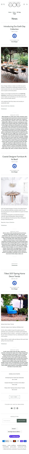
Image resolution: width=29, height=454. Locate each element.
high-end (7, 133)
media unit (16, 137)
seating (20, 141)
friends (2, 129)
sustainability (18, 145)
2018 (3, 116)
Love (2, 137)
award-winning (4, 118)
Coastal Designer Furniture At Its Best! (14, 383)
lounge (21, 136)
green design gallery (22, 130)
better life (11, 119)
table (3, 147)
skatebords (18, 142)
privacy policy (13, 446)
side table (25, 141)
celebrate (13, 120)
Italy (20, 134)
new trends (4, 140)
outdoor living (14, 140)
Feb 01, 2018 (14, 161)
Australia (22, 116)
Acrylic (4, 351)
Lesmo (8, 136)
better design (5, 119)
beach (9, 118)
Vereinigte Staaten (14, 431)
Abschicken (21, 420)
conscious (15, 122)
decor (7, 123)
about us (4, 445)
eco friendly (4, 126)
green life (17, 131)
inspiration (5, 134)
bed (22, 118)
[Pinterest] (17, 408)
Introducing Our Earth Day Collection (14, 377)
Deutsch (14, 428)
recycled (11, 141)
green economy (4, 131)
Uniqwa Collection (10, 222)
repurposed (15, 141)
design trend (21, 123)
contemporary (21, 122)
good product (11, 130)
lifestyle (12, 136)
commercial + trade (22, 446)
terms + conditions (12, 445)
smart (22, 142)
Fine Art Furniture (12, 127)
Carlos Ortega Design (6, 120)
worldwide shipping (21, 445)
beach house (14, 118)
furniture (22, 129)
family (12, 126)
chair (17, 120)
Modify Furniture (9, 138)
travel (25, 147)
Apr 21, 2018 (14, 31)
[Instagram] (14, 408)
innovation (25, 133)
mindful (26, 137)
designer (6, 124)
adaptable (6, 116)
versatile (16, 148)
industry (20, 133)
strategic (4, 145)
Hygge (14, 133)
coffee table (25, 120)
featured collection (22, 126)
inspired (10, 134)
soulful (4, 144)
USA (9, 148)
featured (16, 126)
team (6, 147)
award (25, 116)
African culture (6, 233)
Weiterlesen (4, 109)
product (3, 141)
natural (14, 138)
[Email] (12, 408)
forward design (24, 127)
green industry (12, 131)
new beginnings (23, 138)
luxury (11, 137)
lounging (26, 136)
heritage (3, 133)
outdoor (9, 140)
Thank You (13, 147)
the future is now (20, 147)
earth (21, 124)
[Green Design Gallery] (14, 4)
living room (17, 136)
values (12, 148)
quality (7, 141)
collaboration (5, 122)
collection (10, 122)
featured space (4, 127)
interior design (15, 134)
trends (3, 148)
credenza (4, 123)
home (11, 133)
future (26, 129)
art (9, 116)
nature (18, 138)
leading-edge (4, 136)
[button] (14, 397)
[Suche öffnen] (4, 4)
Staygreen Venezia (17, 144)
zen (27, 148)
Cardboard (24, 119)
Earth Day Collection (9, 106)
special (7, 144)
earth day (25, 124)
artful (12, 116)
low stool (6, 137)
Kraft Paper (23, 134)
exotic (9, 126)
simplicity (10, 142)
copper (13, 352)
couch (25, 122)
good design (5, 130)
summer (13, 145)
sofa (25, 142)
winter (24, 148)
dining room (11, 124)
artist (15, 116)
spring (11, 144)
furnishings (17, 129)
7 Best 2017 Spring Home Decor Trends (14, 388)
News (14, 12)
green (15, 130)
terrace (9, 147)
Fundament (12, 129)
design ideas (15, 123)
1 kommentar (14, 265)
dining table (17, 124)
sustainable (24, 145)
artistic (17, 116)
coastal (20, 120)
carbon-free (18, 119)
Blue (19, 351)
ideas (17, 133)
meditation (21, 137)
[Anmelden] (24, 4)
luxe (9, 137)
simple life (5, 142)
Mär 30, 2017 (14, 278)
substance (8, 145)
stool (23, 144)
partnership (20, 140)
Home (9, 12)
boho (15, 119)
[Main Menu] (1, 4)
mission (3, 138)
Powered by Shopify (21, 449)
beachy (19, 118)
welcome (20, 148)
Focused (18, 127)
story (25, 144)
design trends (20, 237)
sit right (14, 142)
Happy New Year (23, 131)
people (25, 140)
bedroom (25, 118)
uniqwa (6, 148)
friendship (7, 129)
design (10, 123)
